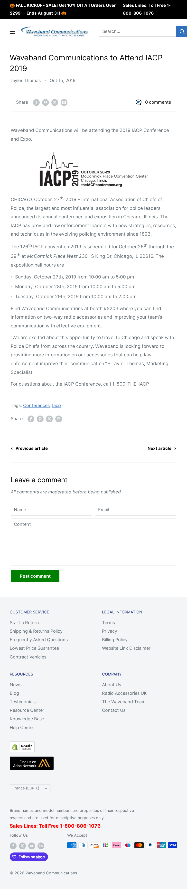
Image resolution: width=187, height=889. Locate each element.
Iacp (56, 405)
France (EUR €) (25, 788)
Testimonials (23, 701)
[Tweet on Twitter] (54, 102)
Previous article (32, 448)
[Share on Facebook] (36, 102)
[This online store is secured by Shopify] (22, 745)
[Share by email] (64, 102)
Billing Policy (115, 639)
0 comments (158, 102)
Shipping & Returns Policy (36, 631)
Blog (14, 693)
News (15, 684)
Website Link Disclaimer (126, 648)
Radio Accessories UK (124, 693)
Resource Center (27, 710)
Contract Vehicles (28, 656)
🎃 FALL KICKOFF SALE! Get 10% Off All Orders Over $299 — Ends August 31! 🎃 (63, 9)
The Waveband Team (124, 701)
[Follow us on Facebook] (13, 846)
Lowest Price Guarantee (34, 648)
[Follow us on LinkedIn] (40, 846)
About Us (111, 684)
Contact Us (113, 710)
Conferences (36, 405)
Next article (159, 448)
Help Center (22, 727)
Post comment (35, 576)
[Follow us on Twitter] (22, 846)
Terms (108, 622)
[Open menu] (12, 32)
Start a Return (24, 622)
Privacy (109, 631)
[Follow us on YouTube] (31, 846)
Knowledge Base (27, 718)
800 (70, 826)
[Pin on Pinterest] (45, 102)
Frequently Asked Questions (39, 639)
